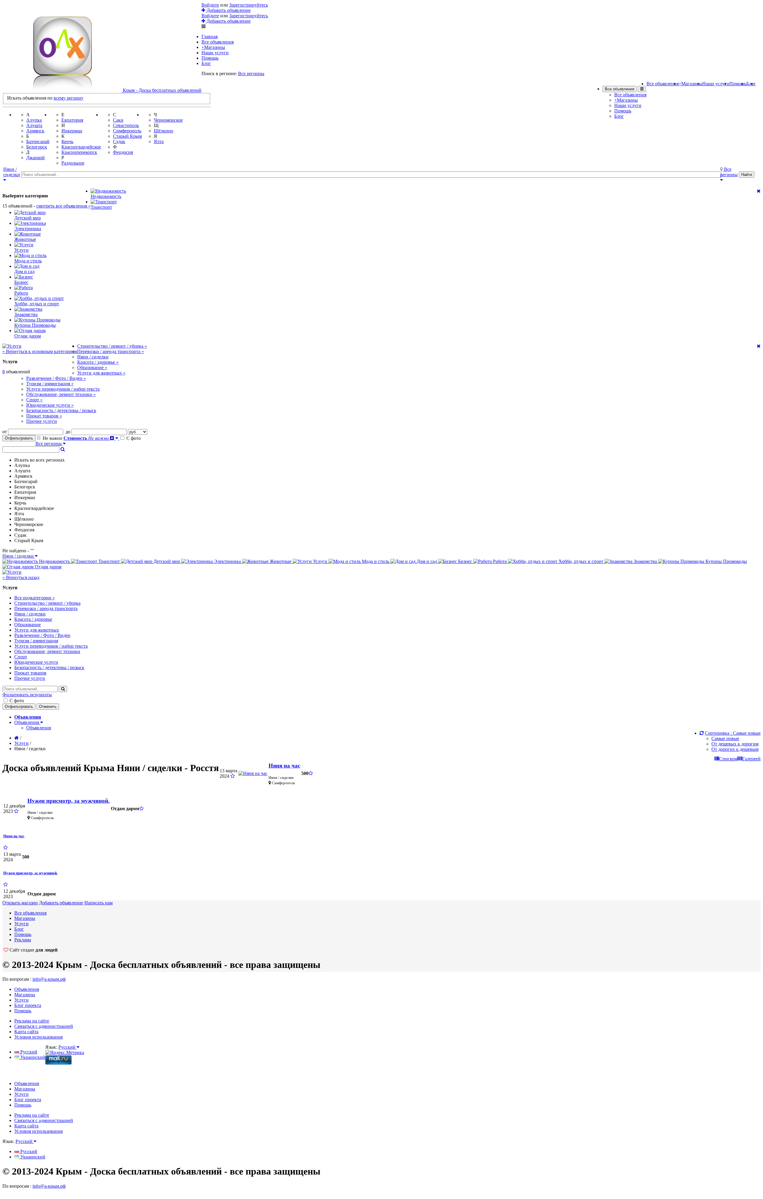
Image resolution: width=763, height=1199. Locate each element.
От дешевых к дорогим (735, 743)
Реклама (22, 939)
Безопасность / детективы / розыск (49, 667)
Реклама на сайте (31, 1020)
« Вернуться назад (20, 577)
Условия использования (38, 1036)
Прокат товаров (30, 672)
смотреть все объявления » (63, 205)
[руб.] (137, 431)
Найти (746, 174)
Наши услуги (215, 52)
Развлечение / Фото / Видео (42, 635)
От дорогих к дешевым (735, 749)
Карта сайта (26, 1031)
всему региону (68, 97)
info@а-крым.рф (49, 979)
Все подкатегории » (34, 597)
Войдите (210, 4)
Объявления (38, 727)
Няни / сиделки (30, 613)
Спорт (20, 656)
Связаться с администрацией (43, 1026)
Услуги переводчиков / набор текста (51, 646)
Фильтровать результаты (27, 694)
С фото (133, 438)
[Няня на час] (252, 773)
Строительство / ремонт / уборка (47, 603)
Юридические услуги (36, 662)
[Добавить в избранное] (232, 776)
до (69, 431)
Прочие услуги (29, 678)
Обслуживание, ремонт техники (47, 651)
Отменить (48, 706)
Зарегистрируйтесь (248, 4)
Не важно (52, 438)
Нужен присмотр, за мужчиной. (68, 801)
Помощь (209, 58)
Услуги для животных (36, 629)
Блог (206, 63)
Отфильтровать (19, 438)
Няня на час (284, 765)
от (5, 431)
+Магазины (213, 47)
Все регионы (251, 73)
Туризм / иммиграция (36, 640)
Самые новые (725, 738)
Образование (27, 624)
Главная (209, 36)
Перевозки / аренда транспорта (45, 608)
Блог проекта (27, 1005)
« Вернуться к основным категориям (39, 351)
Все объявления (217, 41)
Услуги (21, 743)
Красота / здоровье (33, 619)
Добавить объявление (228, 10)
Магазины (24, 918)
